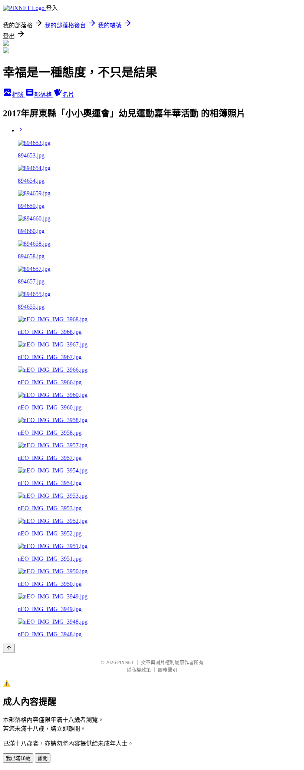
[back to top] (9, 648)
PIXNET (125, 662)
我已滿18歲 (18, 758)
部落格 (43, 95)
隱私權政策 (139, 670)
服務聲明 (167, 670)
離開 (42, 758)
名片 (68, 95)
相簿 (18, 95)
